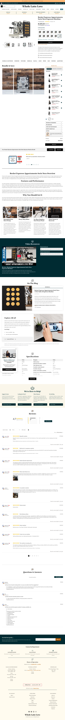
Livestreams (53, 707)
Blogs (32, 700)
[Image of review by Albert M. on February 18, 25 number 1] (15, 478)
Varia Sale (8, 12)
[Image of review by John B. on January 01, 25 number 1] (15, 495)
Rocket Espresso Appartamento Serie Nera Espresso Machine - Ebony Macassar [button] (29, 548)
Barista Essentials (50, 128)
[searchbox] (5, 430)
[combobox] (9, 6)
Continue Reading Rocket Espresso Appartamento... (45, 305)
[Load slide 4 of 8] (31, 164)
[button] (51, 249)
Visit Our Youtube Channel (39, 404)
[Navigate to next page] (38, 556)
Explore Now (57, 13)
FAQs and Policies (53, 702)
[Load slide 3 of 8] (30, 164)
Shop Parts (20, 404)
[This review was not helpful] (61, 456)
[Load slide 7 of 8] (36, 164)
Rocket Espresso (41, 21)
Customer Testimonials (53, 703)
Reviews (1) (47, 287)
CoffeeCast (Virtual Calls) (53, 705)
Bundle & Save (54, 65)
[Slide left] (3, 45)
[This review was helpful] (60, 444)
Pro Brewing (49, 124)
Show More (32, 378)
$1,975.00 (51, 149)
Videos (32, 702)
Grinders (49, 68)
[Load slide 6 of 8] (35, 164)
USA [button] (3, 3)
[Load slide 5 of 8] (33, 164)
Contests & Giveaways (32, 705)
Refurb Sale (24, 12)
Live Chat (39, 664)
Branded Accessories (57, 68)
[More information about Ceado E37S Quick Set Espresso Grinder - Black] (61, 81)
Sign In (12, 695)
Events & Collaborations (53, 700)
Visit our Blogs (52, 404)
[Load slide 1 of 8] (27, 164)
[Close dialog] (16, 349)
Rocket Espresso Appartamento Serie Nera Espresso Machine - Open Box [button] (28, 441)
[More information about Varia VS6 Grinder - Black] (61, 92)
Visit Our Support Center (7, 404)
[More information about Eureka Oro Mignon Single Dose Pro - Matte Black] (61, 103)
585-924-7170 (33, 664)
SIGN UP (58, 639)
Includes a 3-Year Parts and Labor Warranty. (46, 55)
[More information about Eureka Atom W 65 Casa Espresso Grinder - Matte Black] (61, 86)
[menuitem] (12, 695)
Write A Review (48, 421)
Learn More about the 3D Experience (12, 334)
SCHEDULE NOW (9, 369)
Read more (40, 464)
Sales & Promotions (32, 695)
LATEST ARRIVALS (57, 12)
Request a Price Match (43, 39)
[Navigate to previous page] (27, 556)
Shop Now (8, 13)
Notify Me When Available (42, 44)
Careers (53, 698)
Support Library (30, 670)
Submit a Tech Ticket (37, 670)
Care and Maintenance (51, 126)
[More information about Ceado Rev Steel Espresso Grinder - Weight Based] (61, 75)
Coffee (47, 130)
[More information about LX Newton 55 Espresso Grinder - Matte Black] (61, 97)
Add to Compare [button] (51, 39)
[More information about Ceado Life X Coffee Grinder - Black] (61, 108)
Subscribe (53, 708)
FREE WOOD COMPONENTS (40, 12)
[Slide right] (34, 45)
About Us (53, 695)
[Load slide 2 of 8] (28, 164)
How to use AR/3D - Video (10, 332)
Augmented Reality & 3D (32, 703)
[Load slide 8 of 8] (38, 164)
